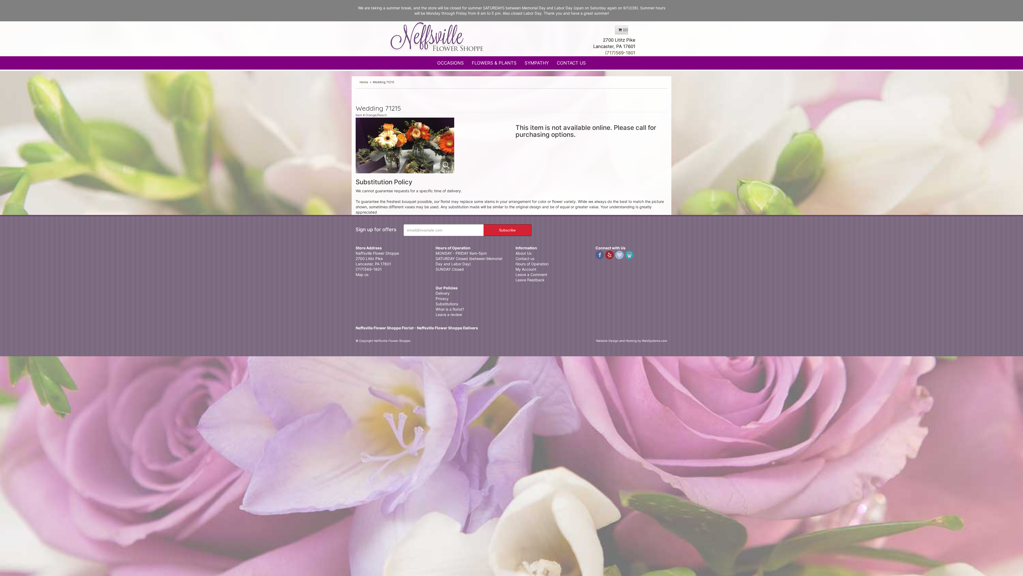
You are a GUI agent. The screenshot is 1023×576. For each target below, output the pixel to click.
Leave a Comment (531, 274)
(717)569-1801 (620, 52)
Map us (362, 274)
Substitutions (447, 304)
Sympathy (537, 63)
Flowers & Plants (494, 63)
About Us (523, 253)
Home (364, 82)
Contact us (524, 258)
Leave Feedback (530, 280)
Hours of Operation (532, 264)
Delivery (443, 293)
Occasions (450, 63)
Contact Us (571, 63)
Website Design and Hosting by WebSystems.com (631, 341)
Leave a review (449, 314)
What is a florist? (450, 309)
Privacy (442, 298)
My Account (525, 269)
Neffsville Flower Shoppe (437, 36)
